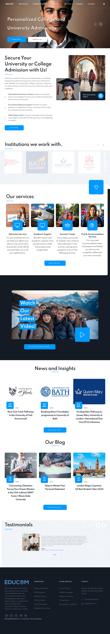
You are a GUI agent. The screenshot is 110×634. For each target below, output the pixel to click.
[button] (101, 24)
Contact (91, 4)
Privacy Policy (25, 618)
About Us (55, 4)
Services (67, 4)
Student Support (40, 4)
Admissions (23, 4)
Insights (79, 4)
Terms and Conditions (36, 618)
